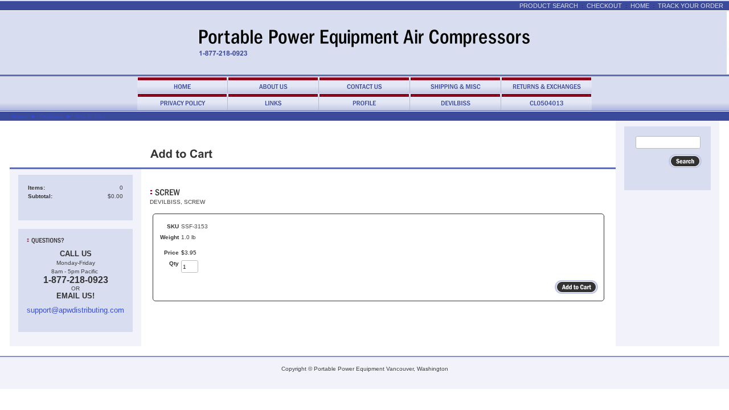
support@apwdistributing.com (75, 310)
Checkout (604, 5)
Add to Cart (90, 116)
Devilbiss (51, 116)
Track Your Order (690, 5)
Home (639, 5)
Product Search (548, 5)
